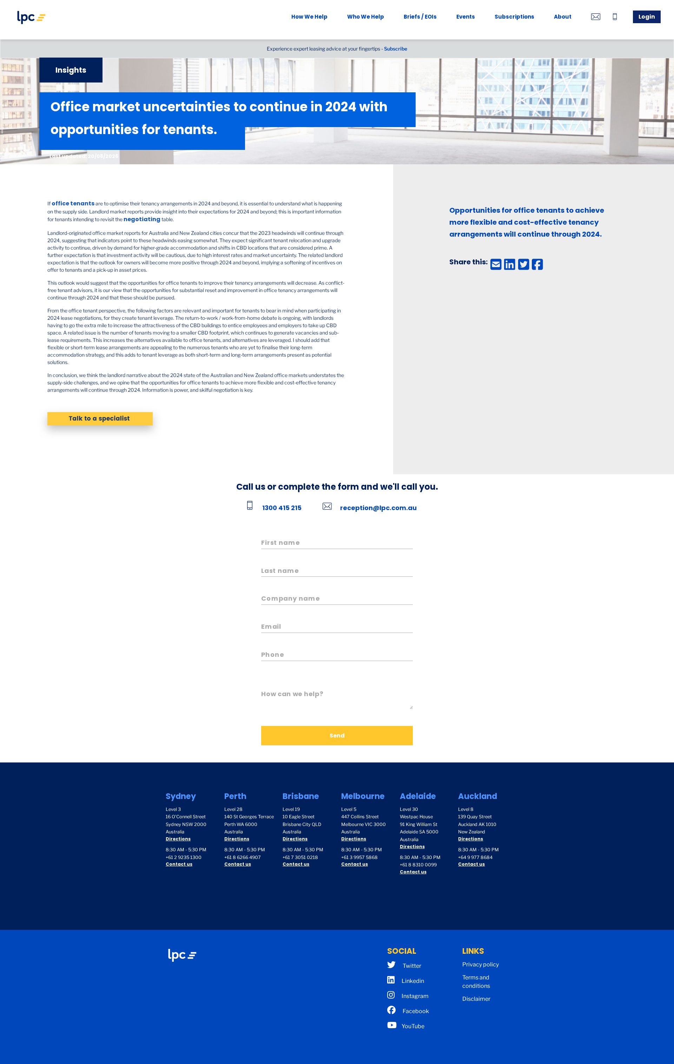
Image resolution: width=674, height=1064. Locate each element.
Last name (280, 570)
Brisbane (301, 796)
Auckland (477, 796)
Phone (272, 654)
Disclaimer (476, 999)
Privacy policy (480, 964)
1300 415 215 (282, 507)
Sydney (181, 796)
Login (647, 17)
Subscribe (395, 49)
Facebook (416, 1011)
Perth (235, 796)
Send (337, 736)
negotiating (142, 219)
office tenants (73, 203)
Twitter (412, 966)
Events (465, 16)
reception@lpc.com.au (378, 507)
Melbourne (363, 796)
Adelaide (418, 796)
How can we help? (292, 693)
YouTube (413, 1026)
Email (271, 626)
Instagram (415, 996)
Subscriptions (514, 16)
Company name (290, 598)
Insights (70, 70)
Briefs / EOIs (420, 16)
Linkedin (413, 981)
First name (280, 542)
